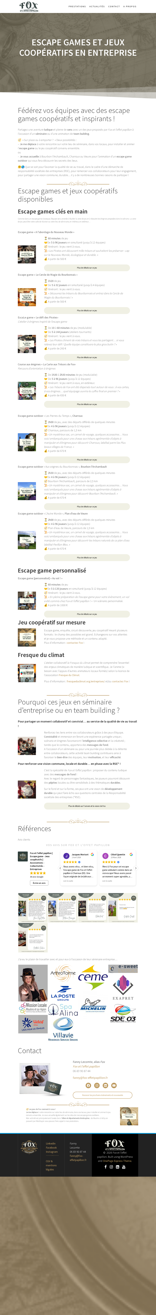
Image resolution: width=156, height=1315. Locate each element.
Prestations (77, 6)
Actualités (97, 6)
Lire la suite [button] (68, 881)
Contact (114, 6)
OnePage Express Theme (117, 1161)
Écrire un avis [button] (39, 883)
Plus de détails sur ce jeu (87, 267)
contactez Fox (75, 642)
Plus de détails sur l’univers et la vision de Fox (87, 806)
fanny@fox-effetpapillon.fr (90, 1078)
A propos (130, 6)
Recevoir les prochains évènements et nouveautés (102, 1095)
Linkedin (50, 1143)
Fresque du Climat (69, 675)
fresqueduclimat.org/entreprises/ (86, 681)
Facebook (51, 1147)
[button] (135, 868)
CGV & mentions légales (51, 1165)
